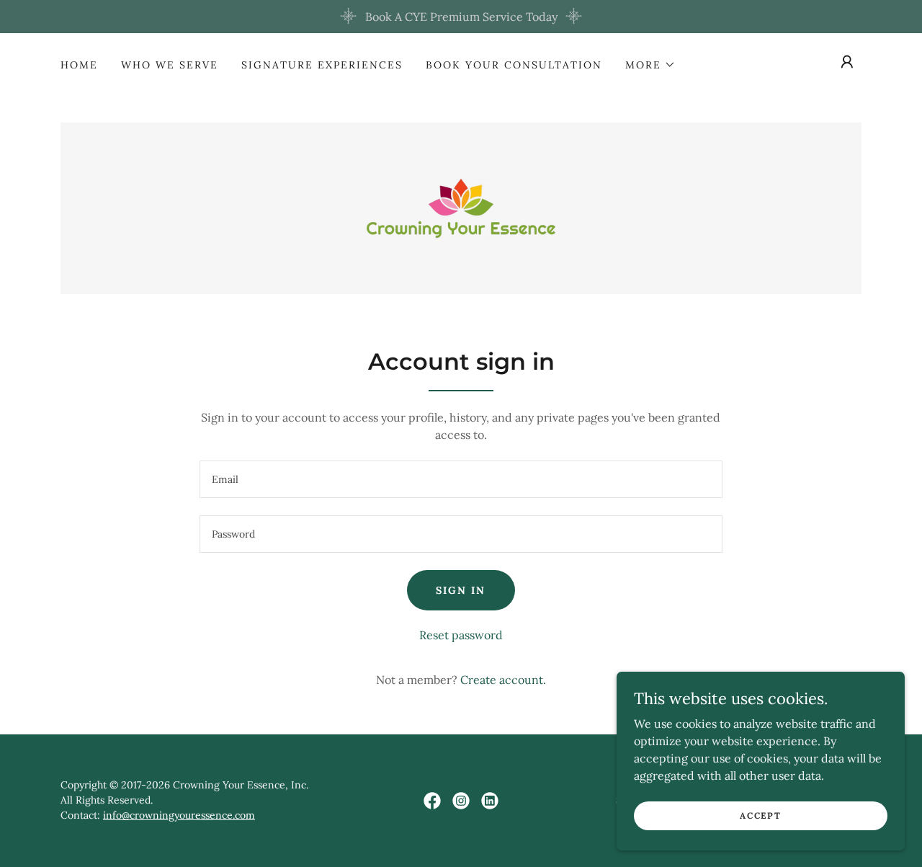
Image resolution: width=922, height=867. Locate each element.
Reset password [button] (461, 635)
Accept (760, 815)
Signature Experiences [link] (322, 64)
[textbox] (461, 479)
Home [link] (79, 64)
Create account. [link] (503, 679)
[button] (650, 65)
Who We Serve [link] (169, 64)
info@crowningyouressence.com (179, 815)
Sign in (460, 590)
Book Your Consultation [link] (514, 64)
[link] (461, 207)
